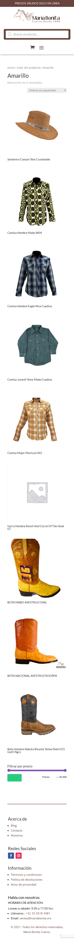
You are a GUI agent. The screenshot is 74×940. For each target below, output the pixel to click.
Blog (14, 825)
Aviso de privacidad (23, 884)
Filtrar (14, 777)
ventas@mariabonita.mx (35, 918)
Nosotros (17, 835)
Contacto (16, 830)
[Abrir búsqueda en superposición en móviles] (37, 34)
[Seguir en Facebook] (11, 856)
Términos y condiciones (26, 874)
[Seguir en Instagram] (19, 856)
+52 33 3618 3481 (38, 913)
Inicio (10, 67)
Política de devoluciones (26, 879)
